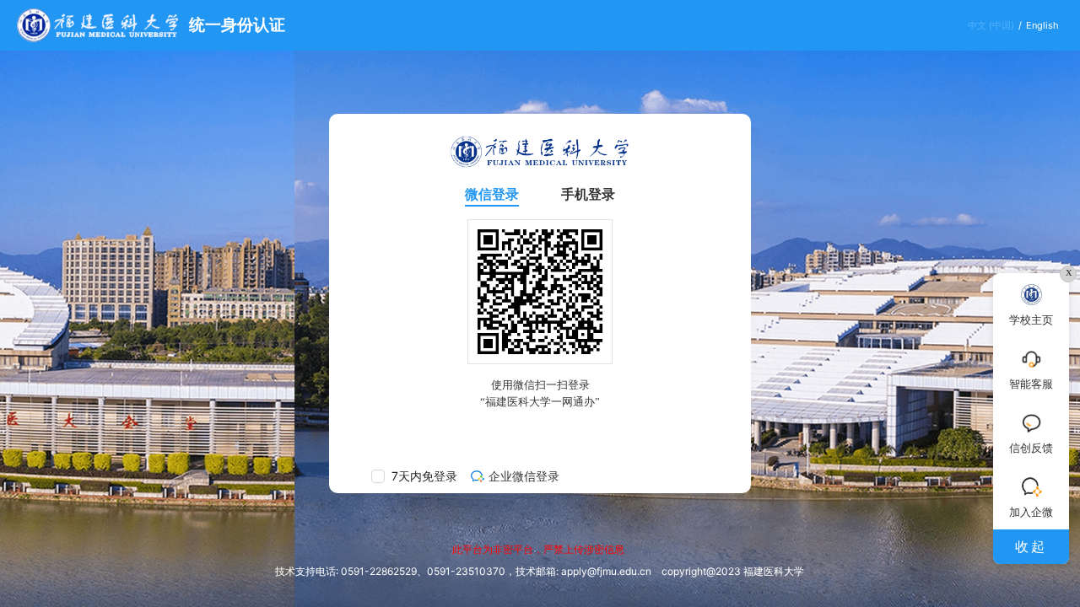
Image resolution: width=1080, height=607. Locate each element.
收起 (1031, 546)
